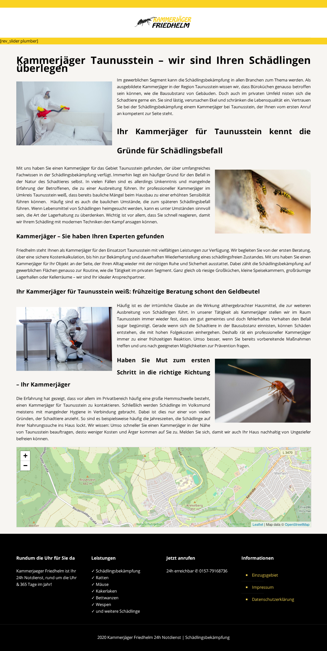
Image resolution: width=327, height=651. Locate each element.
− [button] (25, 466)
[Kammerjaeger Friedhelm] (164, 22)
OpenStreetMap (297, 524)
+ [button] (25, 456)
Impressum (263, 587)
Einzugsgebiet (265, 575)
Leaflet (258, 524)
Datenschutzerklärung (273, 599)
